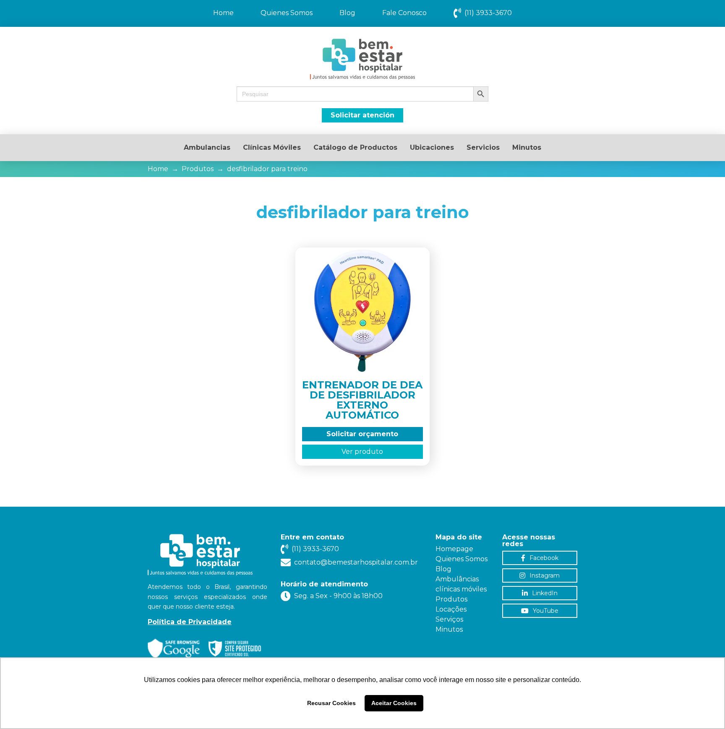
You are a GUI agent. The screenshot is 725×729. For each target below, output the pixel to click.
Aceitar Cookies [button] (394, 703)
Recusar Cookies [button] (331, 703)
